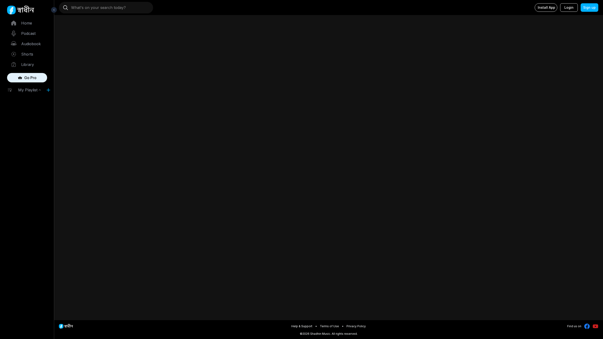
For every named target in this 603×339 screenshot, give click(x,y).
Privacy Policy (356, 326)
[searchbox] (108, 7)
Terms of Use (329, 326)
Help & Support (301, 326)
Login (569, 7)
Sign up (589, 7)
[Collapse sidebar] (54, 10)
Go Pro (30, 77)
